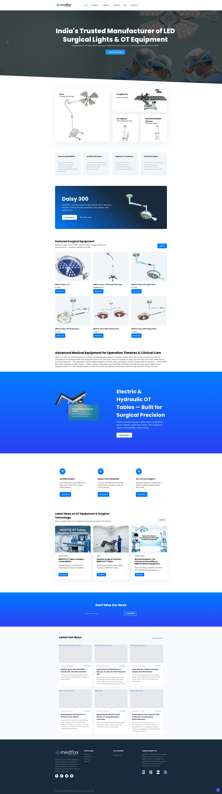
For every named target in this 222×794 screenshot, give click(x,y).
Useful (66, 556)
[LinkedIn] (56, 776)
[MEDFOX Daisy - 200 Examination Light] (111, 266)
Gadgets (61, 556)
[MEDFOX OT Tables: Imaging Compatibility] (73, 539)
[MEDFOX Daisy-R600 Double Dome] (111, 311)
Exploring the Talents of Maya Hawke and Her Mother (145, 670)
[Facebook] (61, 776)
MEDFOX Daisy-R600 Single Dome (143, 329)
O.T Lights (58, 287)
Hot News (87, 666)
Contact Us (134, 5)
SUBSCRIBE (130, 613)
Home (86, 5)
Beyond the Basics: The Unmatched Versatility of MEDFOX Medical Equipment (147, 561)
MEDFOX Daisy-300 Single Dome (143, 284)
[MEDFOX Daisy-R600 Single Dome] (149, 311)
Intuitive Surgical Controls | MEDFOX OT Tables (109, 560)
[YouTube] (71, 776)
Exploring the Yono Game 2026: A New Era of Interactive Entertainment (146, 717)
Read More (64, 574)
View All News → (157, 638)
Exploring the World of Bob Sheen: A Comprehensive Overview (108, 717)
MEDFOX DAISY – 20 (62, 284)
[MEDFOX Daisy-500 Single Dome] (73, 311)
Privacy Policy (117, 755)
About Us (106, 5)
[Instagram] (66, 776)
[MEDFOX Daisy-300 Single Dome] (149, 266)
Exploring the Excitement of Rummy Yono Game (73, 715)
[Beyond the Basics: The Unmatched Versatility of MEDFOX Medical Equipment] (149, 539)
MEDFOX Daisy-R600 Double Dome (106, 329)
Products (95, 5)
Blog (125, 5)
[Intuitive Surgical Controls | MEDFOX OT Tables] (111, 539)
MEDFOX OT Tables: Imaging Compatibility (71, 560)
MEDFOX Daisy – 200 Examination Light (107, 284)
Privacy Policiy (89, 791)
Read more (60, 291)
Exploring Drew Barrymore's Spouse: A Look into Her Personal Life (111, 671)
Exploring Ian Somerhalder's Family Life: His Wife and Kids (73, 670)
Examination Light (98, 287)
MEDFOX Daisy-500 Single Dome (67, 329)
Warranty (116, 5)
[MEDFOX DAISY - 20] (73, 266)
